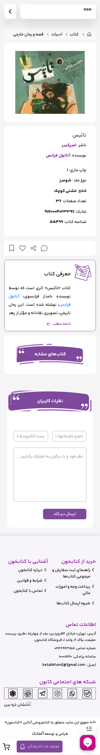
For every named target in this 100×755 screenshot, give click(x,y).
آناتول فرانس (58, 155)
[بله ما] (87, 693)
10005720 (65, 656)
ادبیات (56, 34)
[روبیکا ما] (12, 693)
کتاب (74, 34)
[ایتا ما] (27, 693)
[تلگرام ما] (42, 693)
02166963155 (64, 648)
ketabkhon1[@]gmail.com (63, 665)
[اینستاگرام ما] (57, 693)
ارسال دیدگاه (65, 513)
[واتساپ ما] (72, 693)
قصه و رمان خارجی (28, 34)
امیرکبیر (69, 145)
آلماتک (38, 733)
